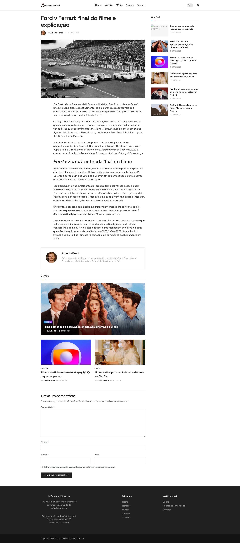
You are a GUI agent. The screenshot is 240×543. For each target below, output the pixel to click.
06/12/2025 (116, 381)
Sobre (166, 502)
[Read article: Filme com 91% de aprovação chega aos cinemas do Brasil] (93, 309)
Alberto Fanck (56, 33)
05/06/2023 (73, 33)
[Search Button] (198, 5)
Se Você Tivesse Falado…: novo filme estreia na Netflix (183, 108)
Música (119, 5)
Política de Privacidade (174, 506)
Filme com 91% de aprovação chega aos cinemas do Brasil (81, 327)
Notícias (108, 5)
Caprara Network (55, 519)
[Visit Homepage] (58, 5)
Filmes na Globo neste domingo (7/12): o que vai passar (183, 60)
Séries (98, 368)
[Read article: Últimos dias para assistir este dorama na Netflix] (120, 352)
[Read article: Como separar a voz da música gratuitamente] (159, 31)
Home (98, 5)
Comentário (48, 407)
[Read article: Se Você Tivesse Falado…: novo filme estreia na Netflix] (159, 110)
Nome (45, 442)
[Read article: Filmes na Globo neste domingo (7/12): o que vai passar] (66, 352)
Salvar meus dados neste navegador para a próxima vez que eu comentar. (79, 467)
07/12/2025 (65, 331)
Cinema (130, 5)
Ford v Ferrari (64, 104)
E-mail (45, 454)
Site (97, 454)
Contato (141, 5)
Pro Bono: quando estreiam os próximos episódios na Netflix (184, 92)
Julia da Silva (52, 331)
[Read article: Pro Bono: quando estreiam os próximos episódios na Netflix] (159, 93)
